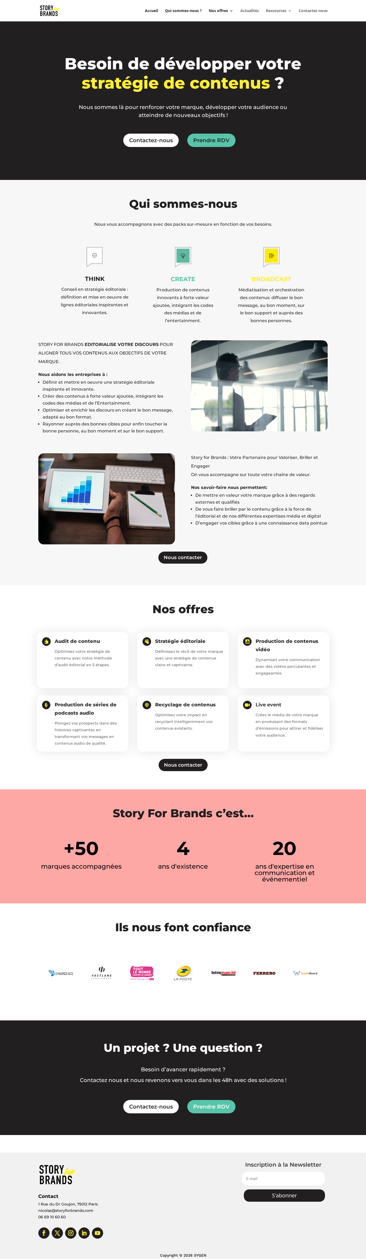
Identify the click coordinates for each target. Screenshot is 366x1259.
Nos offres (218, 11)
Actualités (249, 11)
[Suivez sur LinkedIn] (84, 1233)
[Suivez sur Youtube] (97, 1233)
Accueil (151, 11)
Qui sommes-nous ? (183, 11)
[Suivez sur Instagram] (70, 1233)
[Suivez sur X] (57, 1233)
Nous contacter (183, 557)
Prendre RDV (211, 140)
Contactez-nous (313, 11)
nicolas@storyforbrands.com (65, 1210)
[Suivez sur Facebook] (44, 1233)
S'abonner (284, 1195)
